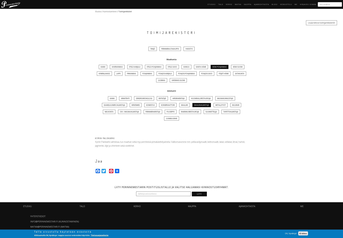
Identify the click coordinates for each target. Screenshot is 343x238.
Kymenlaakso (104, 73)
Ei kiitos (303, 233)
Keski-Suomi (238, 67)
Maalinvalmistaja (201, 105)
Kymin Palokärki (105, 138)
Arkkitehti (125, 98)
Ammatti (171, 91)
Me (296, 4)
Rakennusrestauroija (190, 112)
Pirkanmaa (131, 73)
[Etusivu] (10, 4)
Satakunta (239, 73)
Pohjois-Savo (206, 73)
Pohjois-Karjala (165, 73)
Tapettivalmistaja (230, 112)
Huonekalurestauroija (201, 98)
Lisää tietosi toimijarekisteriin (321, 22)
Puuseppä (171, 112)
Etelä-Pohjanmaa (154, 67)
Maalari (184, 105)
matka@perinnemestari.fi (45, 226)
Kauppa (247, 4)
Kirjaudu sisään (308, 4)
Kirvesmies (136, 105)
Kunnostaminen (110, 11)
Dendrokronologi (144, 98)
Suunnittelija (211, 112)
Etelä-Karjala (134, 67)
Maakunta (171, 59)
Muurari (235, 105)
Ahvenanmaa (117, 67)
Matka (238, 4)
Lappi (118, 73)
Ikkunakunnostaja (225, 98)
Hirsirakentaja (178, 98)
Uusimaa (161, 80)
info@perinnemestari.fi (44, 221)
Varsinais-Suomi (178, 80)
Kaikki (103, 67)
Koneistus (150, 105)
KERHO (229, 4)
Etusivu (212, 4)
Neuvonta (109, 112)
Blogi (275, 4)
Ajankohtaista (261, 4)
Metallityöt (220, 105)
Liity (199, 194)
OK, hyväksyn (291, 233)
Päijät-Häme (224, 73)
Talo (220, 4)
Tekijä (152, 49)
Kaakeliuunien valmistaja (114, 105)
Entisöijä (162, 98)
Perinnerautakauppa (170, 49)
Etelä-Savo (172, 67)
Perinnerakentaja (153, 112)
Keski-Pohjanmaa (219, 67)
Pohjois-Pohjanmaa (186, 73)
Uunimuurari (171, 118)
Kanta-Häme (201, 67)
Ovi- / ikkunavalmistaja (129, 112)
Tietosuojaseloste (99, 235)
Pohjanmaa (147, 73)
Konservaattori (168, 105)
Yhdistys (189, 49)
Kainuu (186, 67)
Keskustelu (286, 4)
